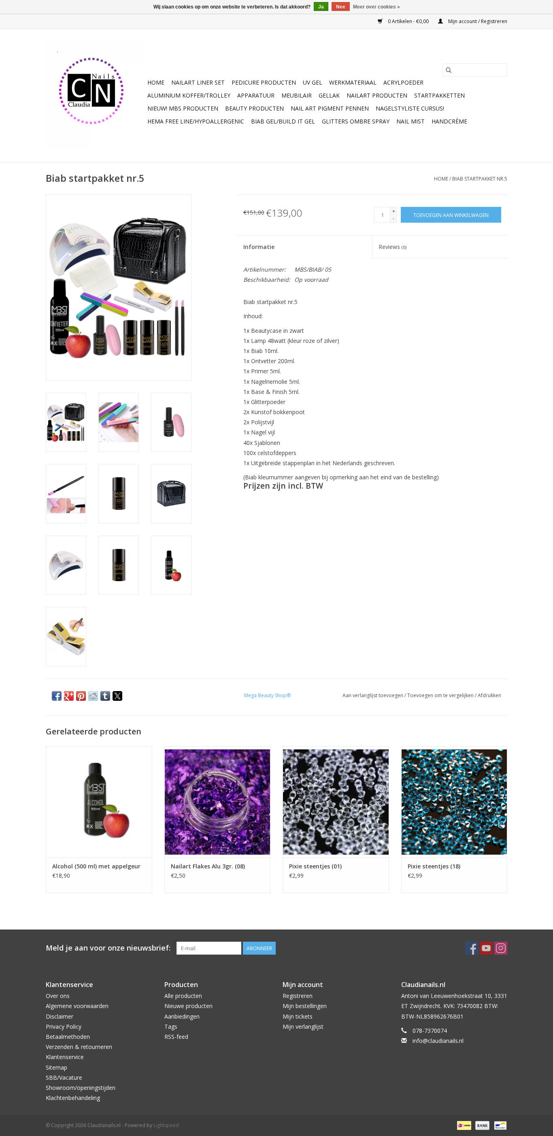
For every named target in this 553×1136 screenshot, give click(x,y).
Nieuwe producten (188, 1006)
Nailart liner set (198, 82)
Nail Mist (410, 121)
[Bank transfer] (481, 1125)
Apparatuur (255, 95)
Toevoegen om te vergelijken (441, 695)
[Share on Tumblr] (105, 696)
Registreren (298, 996)
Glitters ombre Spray (355, 121)
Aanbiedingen (182, 1016)
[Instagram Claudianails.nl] (500, 948)
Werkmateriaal (352, 82)
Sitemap (56, 1067)
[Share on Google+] (69, 696)
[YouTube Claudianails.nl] (486, 948)
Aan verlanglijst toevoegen (373, 695)
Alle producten (183, 996)
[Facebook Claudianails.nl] (471, 948)
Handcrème (449, 121)
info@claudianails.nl (438, 1041)
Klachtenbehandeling (73, 1098)
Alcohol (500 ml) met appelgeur (96, 866)
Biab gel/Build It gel (283, 121)
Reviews (392, 247)
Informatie (258, 247)
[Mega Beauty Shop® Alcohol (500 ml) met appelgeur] (99, 801)
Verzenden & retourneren (79, 1047)
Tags (170, 1026)
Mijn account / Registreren (477, 21)
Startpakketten (439, 95)
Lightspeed (166, 1125)
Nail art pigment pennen (330, 108)
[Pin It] (81, 696)
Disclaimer (59, 1016)
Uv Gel (312, 82)
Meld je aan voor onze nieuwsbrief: (108, 948)
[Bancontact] (499, 1125)
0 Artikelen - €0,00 (408, 21)
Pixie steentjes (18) (434, 866)
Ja (321, 7)
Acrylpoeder (403, 82)
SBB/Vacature (64, 1077)
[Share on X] (117, 696)
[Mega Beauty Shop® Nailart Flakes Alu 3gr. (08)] (217, 801)
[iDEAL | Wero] (463, 1125)
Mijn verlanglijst (303, 1026)
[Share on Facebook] (57, 696)
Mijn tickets (298, 1016)
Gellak (329, 95)
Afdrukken (489, 695)
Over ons (58, 996)
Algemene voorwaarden (77, 1006)
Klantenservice (65, 1057)
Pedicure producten (264, 82)
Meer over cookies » (376, 7)
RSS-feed (176, 1036)
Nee (340, 7)
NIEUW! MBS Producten (182, 108)
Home (155, 82)
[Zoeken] (448, 70)
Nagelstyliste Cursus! (410, 108)
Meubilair (296, 95)
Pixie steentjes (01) (315, 866)
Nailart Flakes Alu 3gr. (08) (208, 866)
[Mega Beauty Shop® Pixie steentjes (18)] (454, 801)
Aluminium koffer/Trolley (188, 95)
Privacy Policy (63, 1026)
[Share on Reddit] (93, 696)
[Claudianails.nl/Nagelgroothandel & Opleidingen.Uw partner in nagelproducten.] (95, 95)
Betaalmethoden (68, 1036)
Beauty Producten (254, 108)
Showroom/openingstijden (80, 1087)
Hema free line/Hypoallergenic (195, 121)
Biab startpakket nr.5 (479, 178)
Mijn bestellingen (305, 1006)
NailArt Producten (377, 95)
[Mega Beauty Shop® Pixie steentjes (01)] (336, 801)
